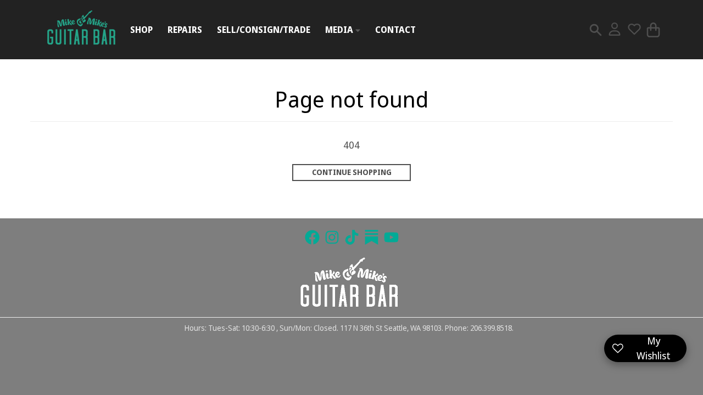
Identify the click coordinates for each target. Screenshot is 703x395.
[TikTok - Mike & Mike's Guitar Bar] (351, 237)
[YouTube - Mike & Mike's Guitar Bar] (391, 237)
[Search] (595, 29)
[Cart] (653, 29)
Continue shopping (352, 172)
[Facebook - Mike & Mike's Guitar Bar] (312, 237)
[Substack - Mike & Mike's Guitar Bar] (371, 237)
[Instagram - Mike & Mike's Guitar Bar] (332, 237)
